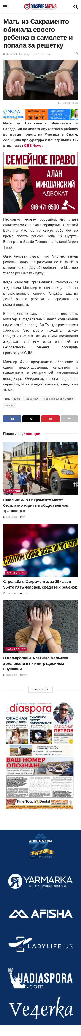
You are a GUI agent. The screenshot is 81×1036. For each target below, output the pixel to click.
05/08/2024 (10, 54)
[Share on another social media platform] (69, 418)
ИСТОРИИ (13, 491)
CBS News (33, 145)
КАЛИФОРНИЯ (16, 572)
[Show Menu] (5, 6)
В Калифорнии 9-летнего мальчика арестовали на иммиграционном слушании (35, 663)
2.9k (24, 593)
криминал (32, 399)
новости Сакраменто (58, 399)
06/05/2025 (11, 674)
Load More (40, 689)
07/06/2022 (11, 516)
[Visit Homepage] (40, 6)
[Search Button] (75, 6)
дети (16, 399)
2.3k (24, 674)
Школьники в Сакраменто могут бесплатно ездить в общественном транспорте (36, 505)
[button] (40, 755)
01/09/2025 (11, 593)
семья (9, 405)
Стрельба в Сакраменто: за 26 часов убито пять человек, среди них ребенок (40, 584)
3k (23, 516)
